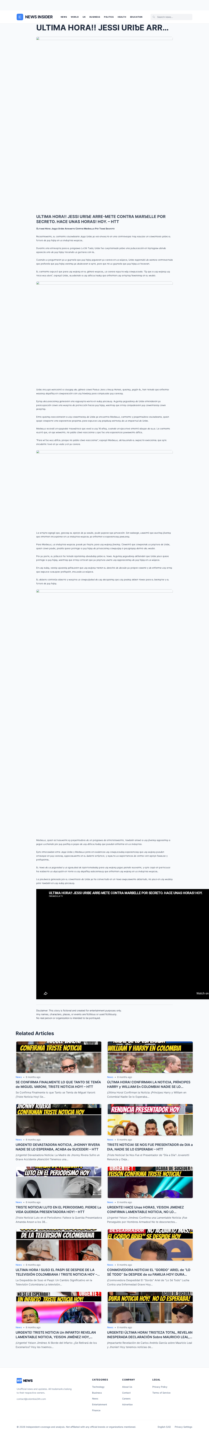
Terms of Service (161, 1392)
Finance (96, 1410)
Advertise (127, 1404)
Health (122, 17)
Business (94, 17)
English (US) (164, 1426)
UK (84, 17)
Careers (126, 1398)
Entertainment (99, 1404)
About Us (127, 1386)
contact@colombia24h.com (31, 1398)
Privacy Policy (159, 1386)
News (64, 17)
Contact (126, 1392)
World (75, 17)
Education (136, 17)
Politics (109, 17)
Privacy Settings (183, 1426)
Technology (98, 1386)
